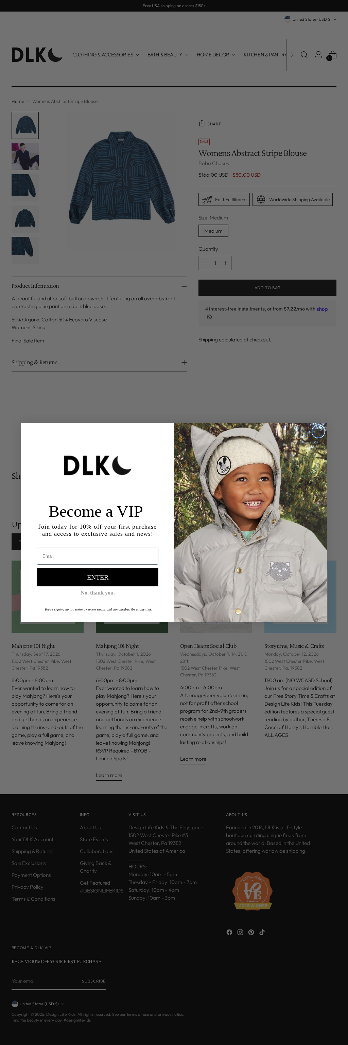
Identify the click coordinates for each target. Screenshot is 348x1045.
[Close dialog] (318, 432)
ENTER (97, 577)
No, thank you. (98, 593)
